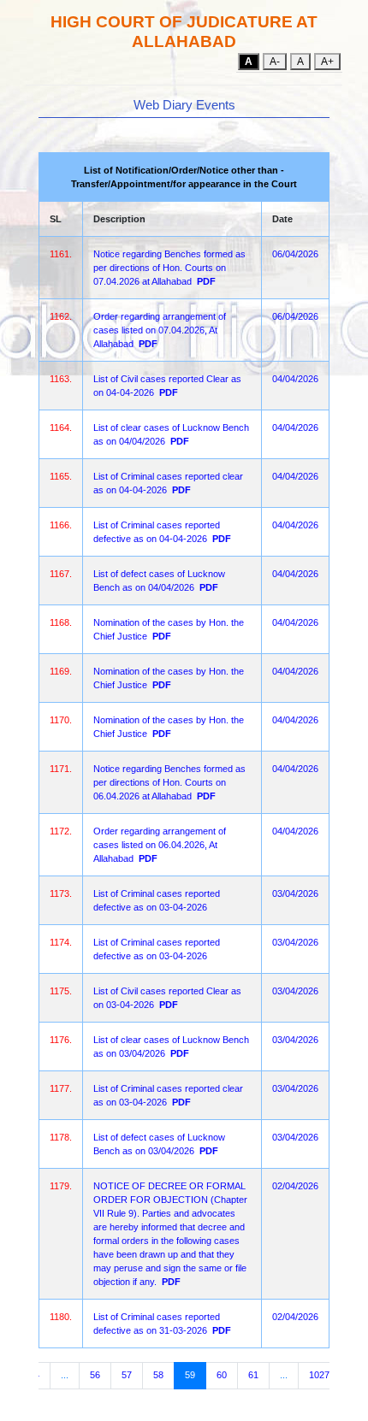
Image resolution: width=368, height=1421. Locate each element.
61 (253, 1375)
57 (127, 1375)
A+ (327, 62)
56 (95, 1375)
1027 (319, 1375)
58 (158, 1375)
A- (275, 62)
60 (222, 1375)
